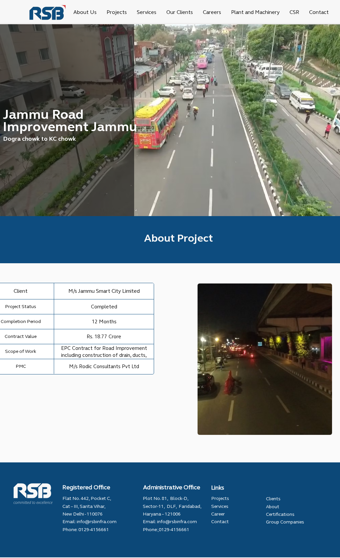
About (272, 507)
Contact (220, 521)
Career (218, 514)
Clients (273, 499)
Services (219, 506)
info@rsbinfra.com (97, 521)
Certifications (280, 514)
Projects (220, 498)
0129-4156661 (93, 529)
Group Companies (285, 522)
